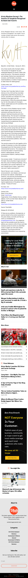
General (14, 538)
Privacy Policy (16, 575)
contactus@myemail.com (14, 522)
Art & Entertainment (14, 532)
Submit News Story (14, 255)
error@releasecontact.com (8, 220)
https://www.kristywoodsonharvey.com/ (12, 189)
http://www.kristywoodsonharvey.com (12, 204)
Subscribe (14, 566)
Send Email (8, 195)
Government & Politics (14, 540)
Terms (10, 575)
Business (14, 534)
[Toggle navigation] (14, 9)
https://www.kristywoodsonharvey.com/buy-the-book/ (13, 87)
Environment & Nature (14, 536)
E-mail (3, 561)
